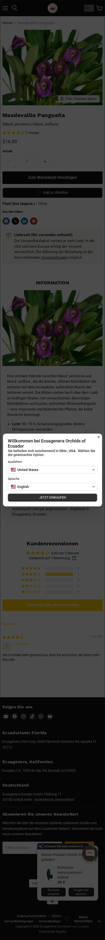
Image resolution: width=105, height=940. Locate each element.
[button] (52, 470)
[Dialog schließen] (98, 437)
